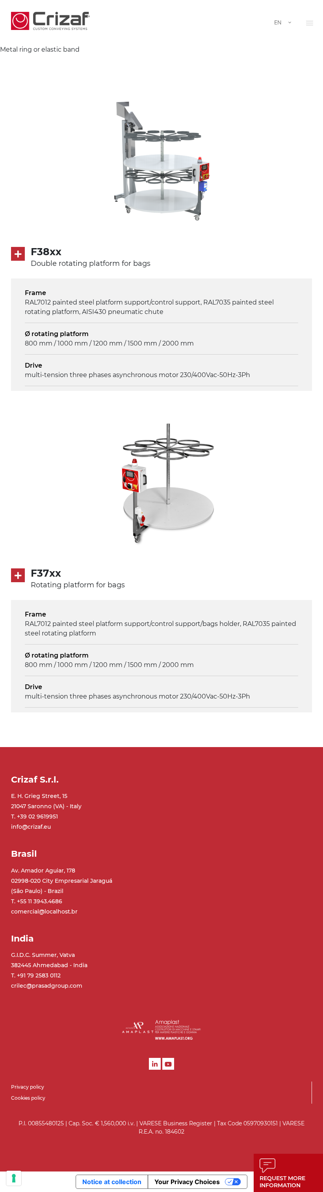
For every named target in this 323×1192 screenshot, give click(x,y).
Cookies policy (28, 1098)
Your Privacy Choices (187, 1182)
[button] (309, 22)
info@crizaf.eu (31, 826)
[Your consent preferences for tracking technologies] (13, 1178)
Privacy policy (27, 1087)
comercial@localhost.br (44, 911)
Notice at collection (111, 1182)
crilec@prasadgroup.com (46, 985)
